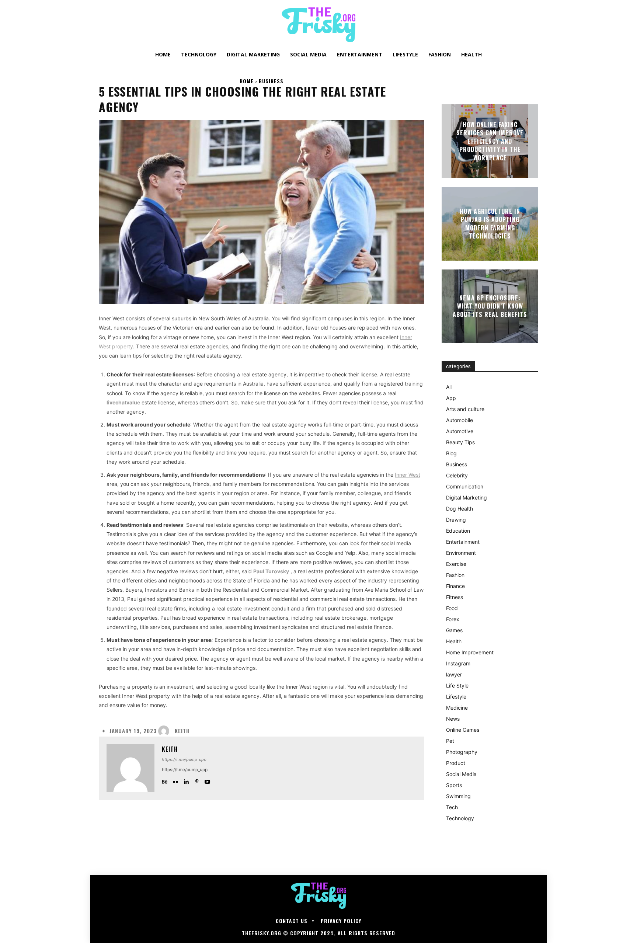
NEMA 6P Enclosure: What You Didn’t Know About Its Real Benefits (490, 306)
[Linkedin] (186, 780)
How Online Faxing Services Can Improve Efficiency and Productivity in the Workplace (489, 141)
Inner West (407, 475)
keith (182, 731)
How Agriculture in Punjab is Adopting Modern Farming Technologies (490, 223)
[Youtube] (207, 780)
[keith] (165, 731)
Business (271, 81)
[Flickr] (175, 780)
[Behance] (164, 780)
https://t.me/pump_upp (184, 759)
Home (247, 81)
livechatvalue (123, 402)
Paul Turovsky (271, 571)
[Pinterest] (196, 780)
